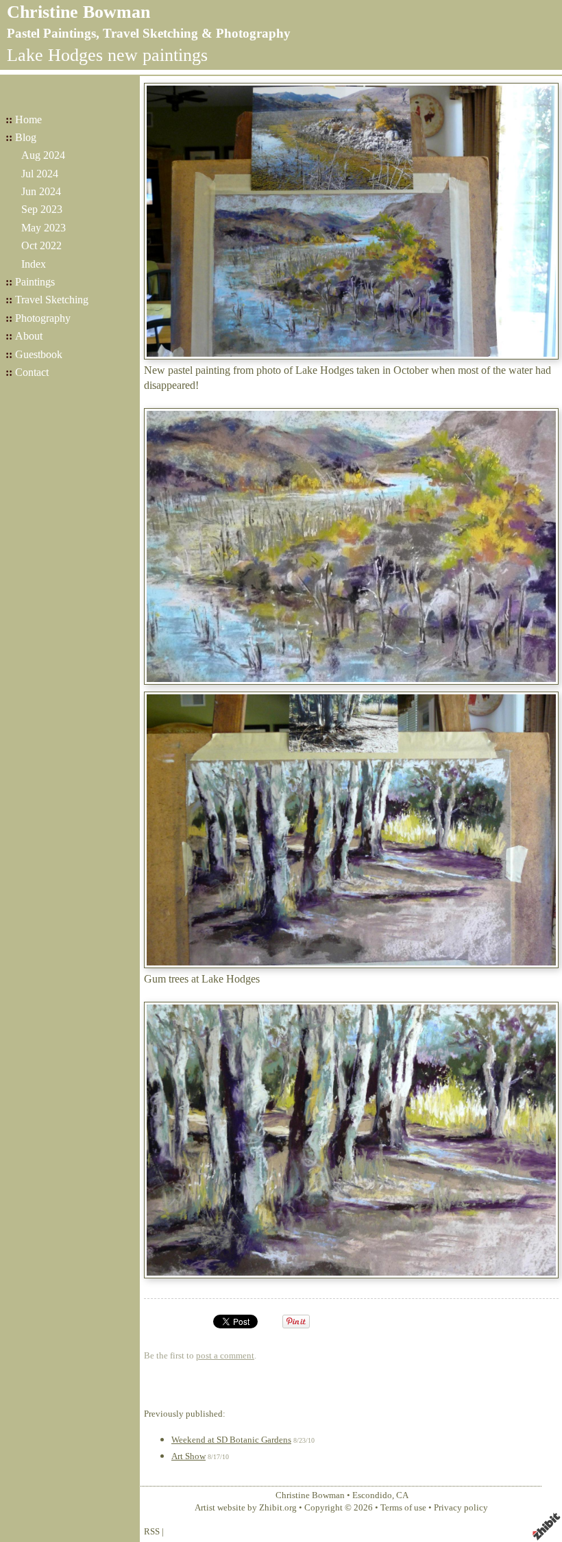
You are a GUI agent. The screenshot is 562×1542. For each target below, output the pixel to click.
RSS (152, 1532)
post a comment (225, 1356)
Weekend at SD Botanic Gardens (231, 1440)
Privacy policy (461, 1508)
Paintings (35, 282)
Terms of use (403, 1508)
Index (33, 264)
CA (402, 1495)
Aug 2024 (43, 155)
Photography (43, 318)
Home (28, 119)
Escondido (372, 1495)
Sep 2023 (41, 209)
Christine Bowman (78, 12)
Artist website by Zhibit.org (246, 1508)
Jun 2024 (41, 191)
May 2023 (43, 227)
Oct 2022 (41, 245)
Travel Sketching (51, 299)
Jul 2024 (39, 173)
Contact (32, 372)
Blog (25, 137)
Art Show (188, 1456)
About (28, 336)
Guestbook (38, 354)
